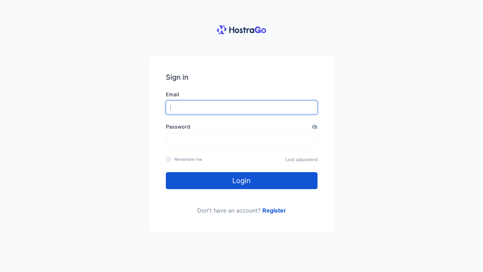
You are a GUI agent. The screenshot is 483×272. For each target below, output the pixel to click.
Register (274, 210)
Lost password (301, 159)
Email (172, 94)
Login (241, 180)
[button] (315, 127)
